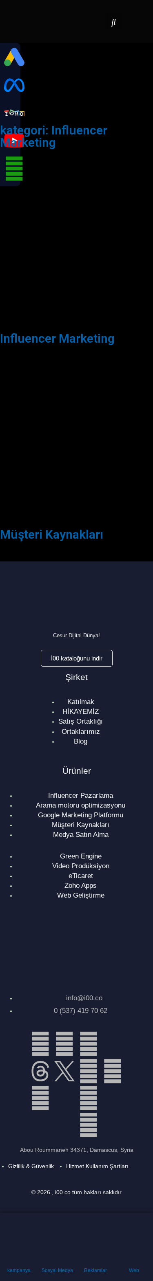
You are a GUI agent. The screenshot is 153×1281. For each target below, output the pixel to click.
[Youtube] (88, 1098)
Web (134, 1270)
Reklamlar (95, 1270)
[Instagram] (88, 1044)
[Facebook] (64, 1044)
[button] (113, 21)
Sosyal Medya (57, 1270)
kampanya (19, 1270)
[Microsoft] (112, 1098)
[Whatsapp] (88, 1071)
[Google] (88, 1125)
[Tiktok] (112, 1044)
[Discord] (64, 1098)
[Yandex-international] (64, 1125)
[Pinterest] (40, 1098)
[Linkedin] (40, 1044)
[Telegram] (112, 1071)
